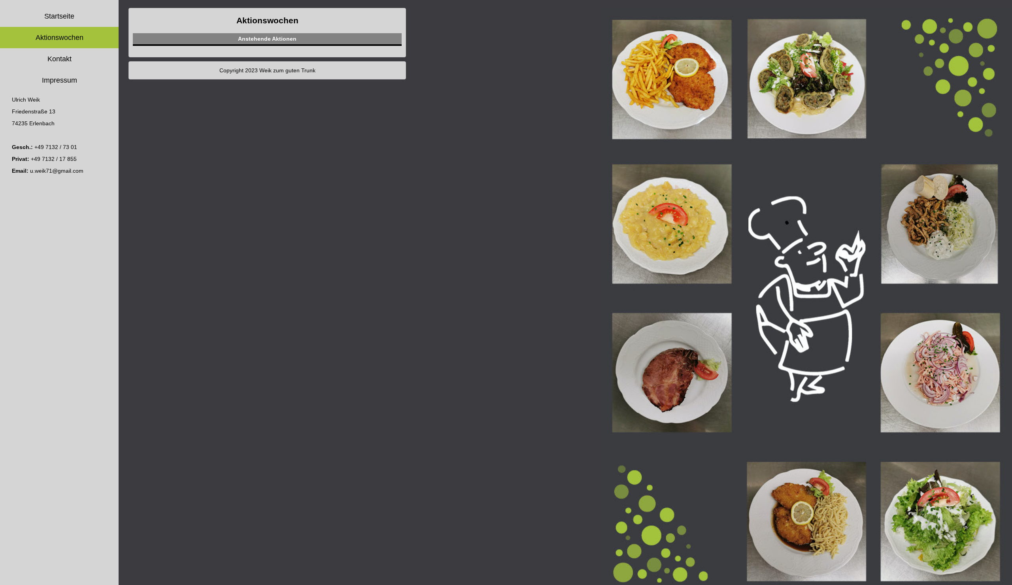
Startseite (59, 16)
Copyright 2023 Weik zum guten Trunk (267, 70)
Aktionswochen (59, 38)
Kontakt (59, 59)
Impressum (59, 80)
